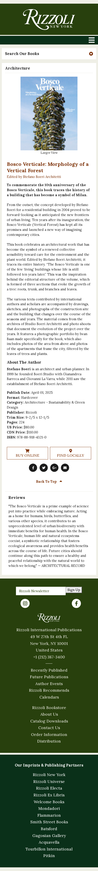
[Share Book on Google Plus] (54, 468)
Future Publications (49, 676)
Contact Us (49, 727)
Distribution (49, 741)
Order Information (49, 734)
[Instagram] (25, 603)
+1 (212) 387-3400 (49, 657)
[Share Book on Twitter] (44, 468)
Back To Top (47, 481)
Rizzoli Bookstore (49, 707)
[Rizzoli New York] (49, 19)
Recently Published (49, 670)
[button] (49, 53)
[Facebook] (76, 603)
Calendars (49, 697)
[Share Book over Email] (65, 468)
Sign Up (73, 590)
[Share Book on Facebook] (33, 468)
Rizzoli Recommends (49, 690)
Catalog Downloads (49, 721)
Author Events (49, 683)
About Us (49, 714)
